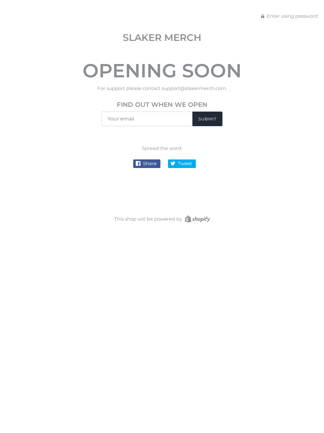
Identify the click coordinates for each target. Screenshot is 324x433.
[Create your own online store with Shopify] (196, 219)
